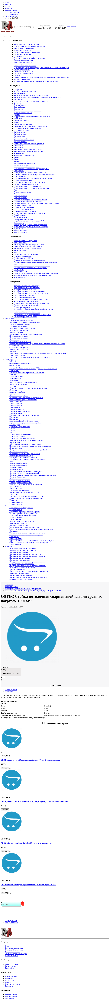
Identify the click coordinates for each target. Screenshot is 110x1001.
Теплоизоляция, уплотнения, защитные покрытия (32, 266)
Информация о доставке (14, 948)
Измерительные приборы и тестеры (27, 288)
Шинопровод (19, 223)
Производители (11, 976)
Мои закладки (10, 998)
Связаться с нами (11, 964)
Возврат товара (10, 966)
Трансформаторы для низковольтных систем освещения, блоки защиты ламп (42, 77)
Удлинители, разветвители (23, 219)
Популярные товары (12, 984)
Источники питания (21, 130)
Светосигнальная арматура (24, 72)
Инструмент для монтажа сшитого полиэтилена (31, 293)
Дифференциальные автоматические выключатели (32, 117)
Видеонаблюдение (20, 105)
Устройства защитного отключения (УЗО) (29, 221)
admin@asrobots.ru (11, 923)
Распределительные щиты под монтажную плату (32, 188)
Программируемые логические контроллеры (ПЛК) (33, 178)
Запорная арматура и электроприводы (28, 246)
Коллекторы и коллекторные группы (27, 248)
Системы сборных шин (22, 205)
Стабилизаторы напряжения (24, 207)
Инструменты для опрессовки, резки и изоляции (32, 299)
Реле (15, 190)
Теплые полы (19, 270)
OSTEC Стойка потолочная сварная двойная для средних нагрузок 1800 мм (33, 591)
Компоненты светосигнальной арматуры (29, 144)
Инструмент (9, 546)
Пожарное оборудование (23, 256)
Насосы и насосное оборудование (26, 254)
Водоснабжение (19, 107)
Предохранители (20, 176)
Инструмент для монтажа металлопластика (29, 291)
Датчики (17, 115)
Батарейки (17, 103)
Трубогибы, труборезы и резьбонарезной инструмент (33, 309)
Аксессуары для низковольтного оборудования (31, 95)
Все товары (9, 986)
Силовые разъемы (20, 198)
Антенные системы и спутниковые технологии (31, 101)
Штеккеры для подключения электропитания (30, 225)
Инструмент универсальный (24, 297)
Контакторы (18, 146)
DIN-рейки (18, 90)
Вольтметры (18, 109)
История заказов (11, 996)
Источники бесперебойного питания (27, 128)
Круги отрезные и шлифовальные (26, 301)
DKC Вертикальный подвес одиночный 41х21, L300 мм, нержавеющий (28, 885)
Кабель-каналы (19, 136)
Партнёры (9, 978)
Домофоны (18, 118)
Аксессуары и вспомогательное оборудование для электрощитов (37, 97)
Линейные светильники (22, 50)
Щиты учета (18, 229)
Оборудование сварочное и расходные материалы (32, 303)
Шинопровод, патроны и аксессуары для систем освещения (36, 81)
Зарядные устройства (21, 120)
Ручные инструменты (22, 307)
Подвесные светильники (23, 62)
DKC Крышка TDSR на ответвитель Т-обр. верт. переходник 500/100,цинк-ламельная (34, 801)
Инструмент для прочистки (24, 295)
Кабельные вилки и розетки (24, 140)
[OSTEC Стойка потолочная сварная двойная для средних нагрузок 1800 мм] (32, 663)
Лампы (16, 157)
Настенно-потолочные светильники (27, 52)
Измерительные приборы (23, 124)
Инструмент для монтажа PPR (25, 290)
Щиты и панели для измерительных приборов (31, 227)
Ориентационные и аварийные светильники (30, 58)
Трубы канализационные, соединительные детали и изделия (36, 273)
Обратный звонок (71, 26)
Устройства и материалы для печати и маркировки (32, 315)
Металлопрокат (19, 252)
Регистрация (14, 12)
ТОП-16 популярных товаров (16, 954)
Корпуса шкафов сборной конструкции (28, 149)
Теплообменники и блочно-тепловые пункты (30, 268)
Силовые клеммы (20, 196)
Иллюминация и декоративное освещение (29, 46)
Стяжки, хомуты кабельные (24, 209)
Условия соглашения (12, 952)
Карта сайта (9, 968)
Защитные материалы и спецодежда (27, 286)
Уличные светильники (22, 79)
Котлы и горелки (20, 250)
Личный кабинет (11, 994)
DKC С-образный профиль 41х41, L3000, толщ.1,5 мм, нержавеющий (27, 843)
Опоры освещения (20, 56)
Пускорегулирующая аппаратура (26, 184)
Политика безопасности (14, 950)
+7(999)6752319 (11, 921)
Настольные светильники (23, 54)
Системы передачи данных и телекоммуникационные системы (37, 203)
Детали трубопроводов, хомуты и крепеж (29, 245)
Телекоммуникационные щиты (25, 211)
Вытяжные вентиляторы (23, 113)
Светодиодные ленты (22, 70)
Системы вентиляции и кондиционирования (30, 200)
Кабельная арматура (21, 138)
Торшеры (17, 75)
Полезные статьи (11, 956)
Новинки (8, 982)
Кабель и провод (20, 132)
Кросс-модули (19, 153)
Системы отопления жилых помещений (28, 201)
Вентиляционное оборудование (25, 241)
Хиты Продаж (10, 980)
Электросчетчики (20, 232)
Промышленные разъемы (23, 180)
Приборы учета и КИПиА (23, 258)
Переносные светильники (23, 60)
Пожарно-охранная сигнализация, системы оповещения (34, 174)
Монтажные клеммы (21, 165)
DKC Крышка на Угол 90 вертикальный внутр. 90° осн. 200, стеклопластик (30, 760)
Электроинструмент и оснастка (25, 317)
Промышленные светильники (25, 66)
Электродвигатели (20, 230)
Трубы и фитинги (20, 272)
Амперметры (18, 99)
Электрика (9, 359)
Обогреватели (19, 171)
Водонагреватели (20, 243)
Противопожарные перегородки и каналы (29, 182)
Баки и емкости (19, 277)
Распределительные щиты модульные (27, 186)
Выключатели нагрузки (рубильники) (27, 111)
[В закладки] (10, 768)
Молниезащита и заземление (24, 163)
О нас (7, 946)
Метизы (17, 161)
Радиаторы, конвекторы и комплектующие (29, 260)
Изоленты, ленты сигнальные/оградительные (30, 126)
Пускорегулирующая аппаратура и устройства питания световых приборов (41, 68)
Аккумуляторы (19, 93)
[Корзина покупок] (77, 27)
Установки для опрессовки (23, 311)
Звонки (16, 122)
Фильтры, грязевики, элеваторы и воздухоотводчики (33, 275)
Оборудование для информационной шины (30, 173)
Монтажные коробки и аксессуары (26, 167)
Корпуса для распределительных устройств (30, 151)
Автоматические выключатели (25, 91)
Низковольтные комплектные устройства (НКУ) (31, 169)
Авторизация (14, 14)
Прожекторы (18, 64)
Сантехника (18, 264)
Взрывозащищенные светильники (26, 44)
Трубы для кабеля (20, 217)
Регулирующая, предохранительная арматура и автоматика (35, 262)
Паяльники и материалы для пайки (27, 305)
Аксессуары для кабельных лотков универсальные (23, 589)
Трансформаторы (20, 215)
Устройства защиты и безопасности (27, 313)
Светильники (10, 319)
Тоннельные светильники (23, 73)
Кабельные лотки (20, 142)
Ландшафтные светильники (24, 48)
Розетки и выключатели (22, 192)
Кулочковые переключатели (24, 155)
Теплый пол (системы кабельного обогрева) (30, 213)
